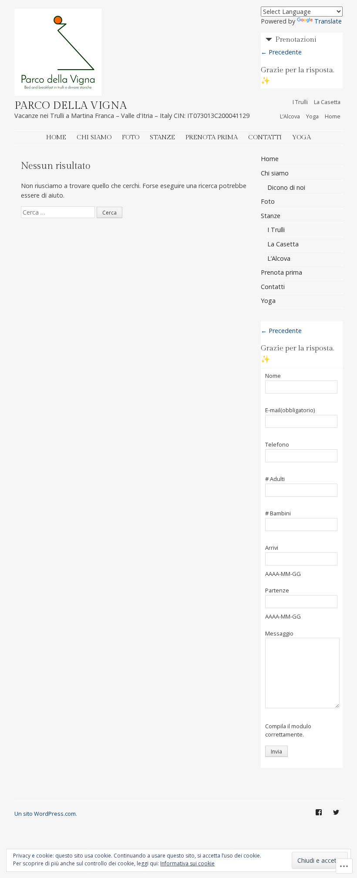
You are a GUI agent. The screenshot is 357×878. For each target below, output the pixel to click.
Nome (273, 376)
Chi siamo (94, 137)
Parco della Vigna (70, 106)
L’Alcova (290, 116)
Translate (328, 21)
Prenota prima (211, 137)
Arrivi (271, 548)
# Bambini (278, 513)
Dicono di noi (286, 187)
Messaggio (279, 633)
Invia (276, 751)
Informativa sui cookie (187, 863)
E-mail (290, 410)
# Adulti (275, 479)
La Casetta (327, 102)
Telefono (277, 444)
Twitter (336, 819)
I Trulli (300, 102)
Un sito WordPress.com (45, 813)
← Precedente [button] (281, 52)
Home (332, 116)
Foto (130, 137)
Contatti (265, 137)
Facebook (318, 819)
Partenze (277, 590)
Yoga (312, 116)
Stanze (162, 137)
